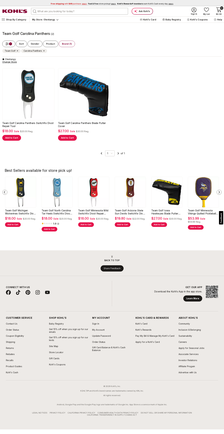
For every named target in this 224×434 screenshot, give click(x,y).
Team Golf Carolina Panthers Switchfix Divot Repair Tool (28, 130)
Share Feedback (112, 274)
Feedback (221, 218)
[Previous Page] (101, 159)
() (58, 229)
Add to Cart (11, 143)
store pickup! (102, 4)
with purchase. (69, 4)
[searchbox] (79, 11)
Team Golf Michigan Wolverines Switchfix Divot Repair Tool (20, 218)
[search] (35, 11)
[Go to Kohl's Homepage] (14, 11)
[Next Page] (118, 159)
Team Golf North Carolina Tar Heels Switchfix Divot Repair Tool (56, 218)
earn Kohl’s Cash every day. (145, 4)
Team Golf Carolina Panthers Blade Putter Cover (82, 130)
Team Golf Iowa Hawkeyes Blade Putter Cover (164, 218)
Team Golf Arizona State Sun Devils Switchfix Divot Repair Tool (130, 218)
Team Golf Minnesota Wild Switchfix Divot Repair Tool (93, 218)
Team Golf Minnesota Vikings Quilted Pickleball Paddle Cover (202, 218)
